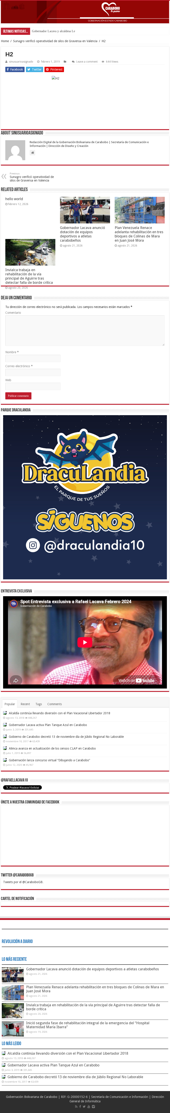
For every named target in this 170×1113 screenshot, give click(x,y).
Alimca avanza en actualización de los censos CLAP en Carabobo (52, 748)
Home (5, 41)
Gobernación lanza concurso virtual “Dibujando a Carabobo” (49, 760)
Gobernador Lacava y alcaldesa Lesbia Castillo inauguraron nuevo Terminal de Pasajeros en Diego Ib (95, 31)
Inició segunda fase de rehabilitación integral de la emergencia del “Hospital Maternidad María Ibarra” (87, 1025)
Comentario (13, 312)
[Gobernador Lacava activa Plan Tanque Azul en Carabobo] (5, 724)
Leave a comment (87, 61)
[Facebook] (80, 1106)
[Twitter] (84, 1106)
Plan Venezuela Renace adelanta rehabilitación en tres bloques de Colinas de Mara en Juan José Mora (139, 234)
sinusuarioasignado (21, 61)
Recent (25, 704)
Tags (38, 704)
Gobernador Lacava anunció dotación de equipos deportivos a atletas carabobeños (82, 234)
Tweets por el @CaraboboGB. (23, 882)
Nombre (12, 352)
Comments (54, 704)
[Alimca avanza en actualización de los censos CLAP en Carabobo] (5, 748)
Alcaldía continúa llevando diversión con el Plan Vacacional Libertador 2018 (59, 713)
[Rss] (76, 1106)
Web (8, 380)
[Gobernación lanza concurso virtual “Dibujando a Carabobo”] (5, 760)
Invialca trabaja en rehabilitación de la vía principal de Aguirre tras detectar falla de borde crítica (29, 276)
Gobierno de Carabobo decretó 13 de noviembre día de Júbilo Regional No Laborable (66, 736)
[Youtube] (89, 1106)
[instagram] (93, 1106)
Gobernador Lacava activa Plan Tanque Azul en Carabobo (48, 725)
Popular (9, 704)
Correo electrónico (19, 366)
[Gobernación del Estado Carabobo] (85, 12)
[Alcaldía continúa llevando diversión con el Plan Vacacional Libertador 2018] (5, 713)
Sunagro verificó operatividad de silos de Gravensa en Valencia (55, 41)
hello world (14, 199)
